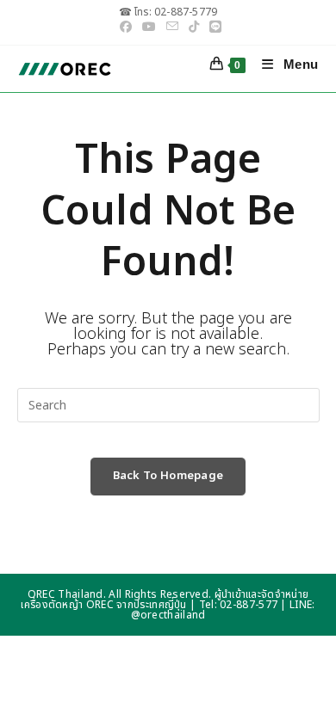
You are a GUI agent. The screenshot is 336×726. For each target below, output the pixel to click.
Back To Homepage (168, 475)
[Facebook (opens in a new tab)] (126, 27)
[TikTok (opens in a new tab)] (194, 27)
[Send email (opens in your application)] (172, 27)
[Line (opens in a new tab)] (212, 27)
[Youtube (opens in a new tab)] (149, 27)
